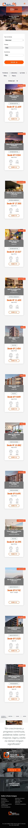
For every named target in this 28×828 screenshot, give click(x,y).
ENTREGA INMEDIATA (3, 717)
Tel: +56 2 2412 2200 (14, 825)
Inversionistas (4, 805)
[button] (26, 15)
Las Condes (22, 73)
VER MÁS (13, 119)
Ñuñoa (5, 75)
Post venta (17, 799)
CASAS (17, 716)
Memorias (17, 802)
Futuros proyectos (5, 807)
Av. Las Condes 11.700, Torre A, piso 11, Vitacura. (14, 823)
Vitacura (14, 75)
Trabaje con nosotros (6, 804)
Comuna (6, 44)
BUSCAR (13, 62)
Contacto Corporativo (20, 804)
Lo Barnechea (14, 73)
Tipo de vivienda (8, 37)
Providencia (5, 73)
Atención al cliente (19, 798)
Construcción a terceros (5, 802)
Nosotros (3, 798)
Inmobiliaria (4, 799)
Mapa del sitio (18, 801)
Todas (6, 55)
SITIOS (24, 716)
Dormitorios (7, 52)
